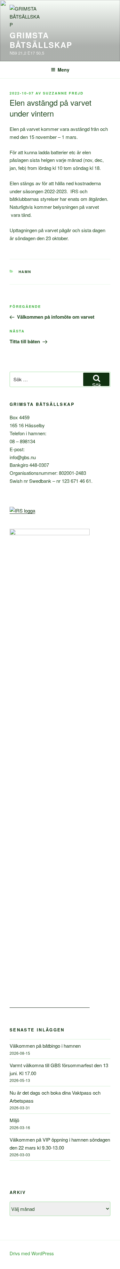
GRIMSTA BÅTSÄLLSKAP (41, 40)
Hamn (25, 271)
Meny (63, 69)
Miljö (14, 1120)
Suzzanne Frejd (63, 93)
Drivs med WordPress (32, 1253)
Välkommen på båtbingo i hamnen (45, 1045)
